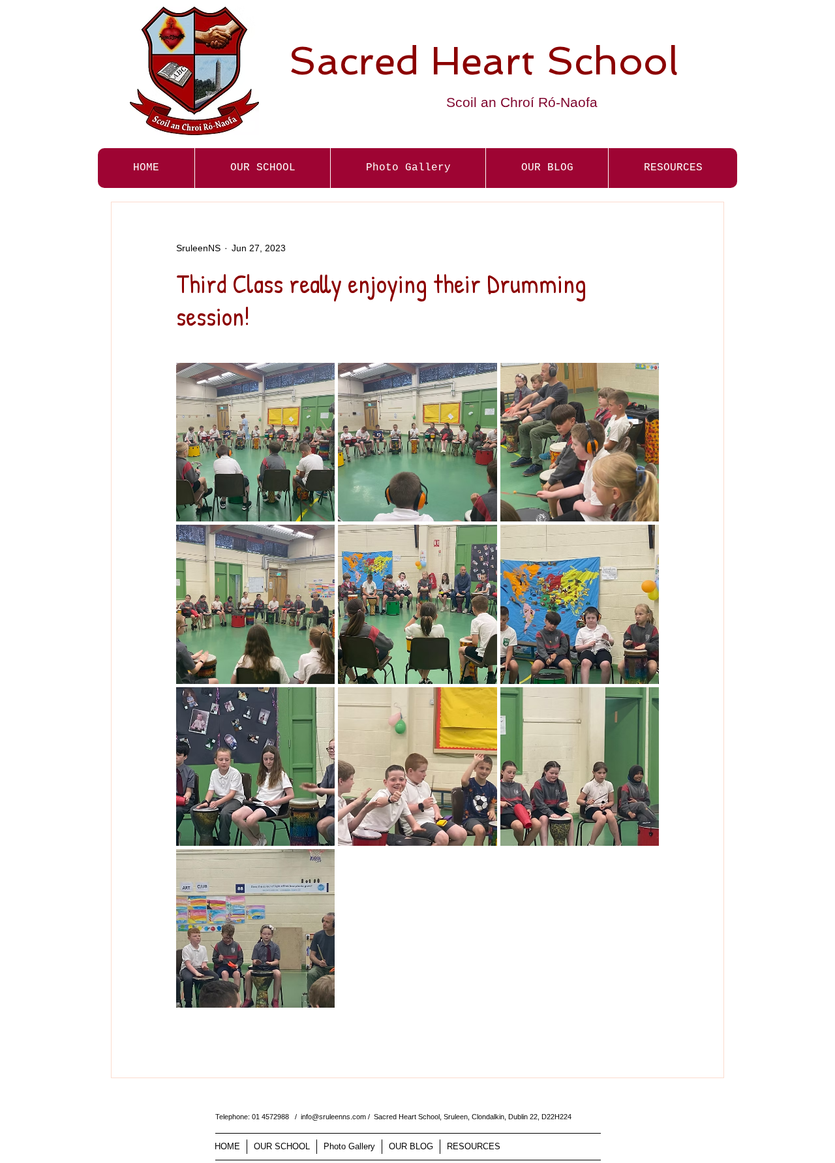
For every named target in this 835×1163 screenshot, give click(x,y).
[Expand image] (255, 442)
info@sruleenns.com (333, 1117)
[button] (407, 168)
